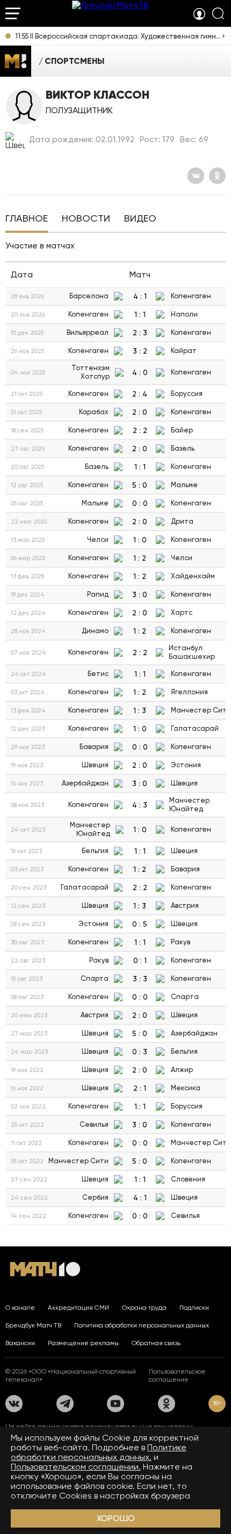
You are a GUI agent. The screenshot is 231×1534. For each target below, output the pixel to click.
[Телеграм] (65, 1403)
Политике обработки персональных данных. (98, 1452)
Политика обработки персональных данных (141, 1325)
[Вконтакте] (195, 175)
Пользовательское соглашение (177, 1375)
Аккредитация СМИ (78, 1307)
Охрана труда (144, 1307)
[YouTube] (115, 1403)
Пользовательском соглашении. (76, 1467)
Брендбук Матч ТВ (33, 1325)
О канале (20, 1307)
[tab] (26, 219)
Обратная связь (156, 1343)
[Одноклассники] (217, 175)
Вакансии (20, 1343)
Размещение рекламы (83, 1343)
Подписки (194, 1307)
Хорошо (116, 1518)
